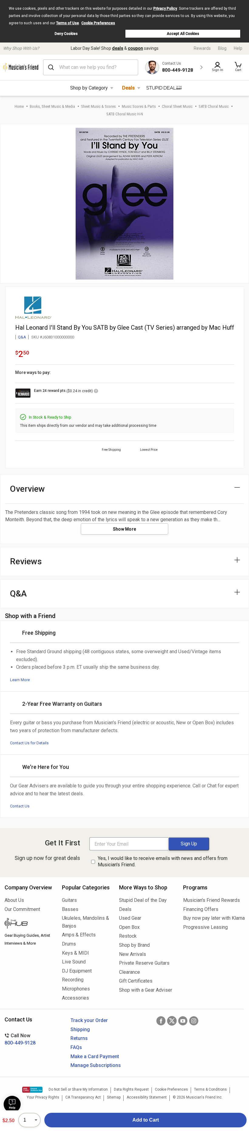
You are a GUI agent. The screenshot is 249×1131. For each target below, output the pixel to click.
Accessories (75, 998)
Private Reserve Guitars (144, 963)
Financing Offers (200, 909)
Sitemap (114, 1097)
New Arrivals (132, 954)
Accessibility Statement (147, 1097)
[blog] (29, 924)
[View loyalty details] (96, 392)
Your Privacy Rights (43, 1097)
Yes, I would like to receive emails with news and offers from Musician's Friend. (162, 861)
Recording (73, 980)
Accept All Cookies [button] (183, 34)
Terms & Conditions (210, 1089)
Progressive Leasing (205, 927)
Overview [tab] (27, 489)
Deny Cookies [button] (66, 34)
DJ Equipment (77, 971)
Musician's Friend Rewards (211, 900)
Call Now (20, 1039)
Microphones (76, 989)
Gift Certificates (135, 981)
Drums (69, 944)
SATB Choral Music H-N (124, 114)
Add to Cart (145, 1120)
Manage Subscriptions (95, 1065)
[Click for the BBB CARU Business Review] (32, 1090)
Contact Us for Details (29, 743)
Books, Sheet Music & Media (52, 106)
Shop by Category (89, 88)
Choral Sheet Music (177, 106)
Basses (70, 909)
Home (19, 106)
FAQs (76, 1047)
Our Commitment (22, 909)
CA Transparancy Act (83, 1097)
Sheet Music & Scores (98, 106)
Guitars (69, 900)
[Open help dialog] (12, 1104)
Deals (128, 88)
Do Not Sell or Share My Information (78, 1089)
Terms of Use (67, 23)
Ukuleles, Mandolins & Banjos (85, 922)
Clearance (129, 972)
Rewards (202, 48)
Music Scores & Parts (139, 106)
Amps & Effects (79, 935)
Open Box (129, 927)
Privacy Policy (165, 8)
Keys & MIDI (75, 953)
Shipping (80, 1029)
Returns (79, 1038)
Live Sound (74, 962)
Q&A (22, 337)
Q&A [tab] (18, 594)
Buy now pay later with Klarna (213, 918)
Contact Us (19, 806)
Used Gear (130, 918)
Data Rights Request (131, 1089)
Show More (124, 529)
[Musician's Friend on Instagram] (193, 1020)
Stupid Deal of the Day (143, 900)
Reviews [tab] (26, 561)
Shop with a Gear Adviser (145, 990)
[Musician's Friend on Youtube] (182, 1020)
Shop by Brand (134, 945)
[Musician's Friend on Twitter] (171, 1020)
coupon (135, 48)
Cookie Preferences (98, 23)
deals (117, 48)
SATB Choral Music (214, 106)
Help (238, 48)
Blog (222, 48)
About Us (14, 900)
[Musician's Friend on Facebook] (160, 1020)
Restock (128, 936)
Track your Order (89, 1020)
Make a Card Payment (94, 1056)
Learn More (20, 680)
